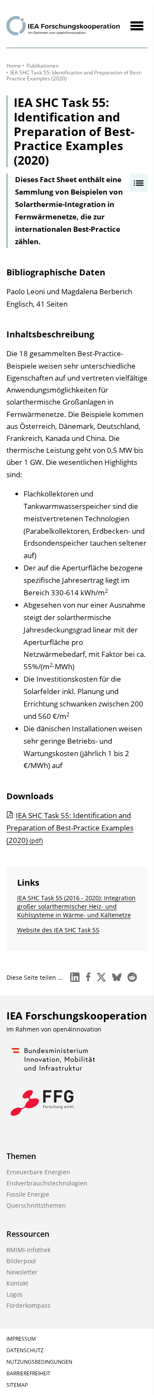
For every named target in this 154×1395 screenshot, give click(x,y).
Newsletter (22, 1272)
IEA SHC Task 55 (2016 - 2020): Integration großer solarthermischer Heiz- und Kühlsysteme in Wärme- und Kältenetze (76, 906)
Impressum (21, 1338)
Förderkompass (28, 1305)
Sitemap (17, 1385)
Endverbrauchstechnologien (46, 1183)
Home (13, 65)
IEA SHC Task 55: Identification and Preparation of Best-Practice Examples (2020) (69, 827)
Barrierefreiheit (28, 1373)
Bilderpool (21, 1261)
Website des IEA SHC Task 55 (58, 930)
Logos (14, 1294)
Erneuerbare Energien (38, 1172)
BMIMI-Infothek (28, 1250)
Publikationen (43, 65)
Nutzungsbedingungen (39, 1361)
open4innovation (77, 1029)
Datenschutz (25, 1350)
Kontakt (17, 1283)
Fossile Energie (27, 1194)
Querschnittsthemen (36, 1205)
